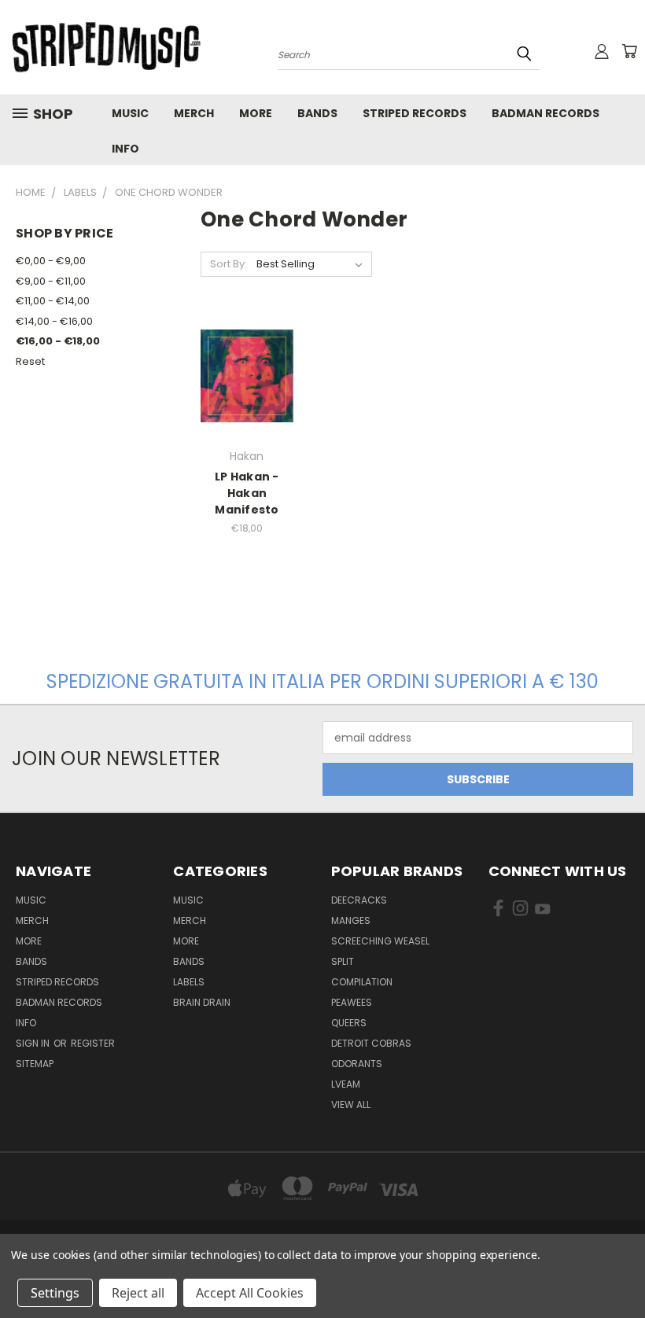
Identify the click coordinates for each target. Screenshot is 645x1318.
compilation (362, 981)
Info (125, 148)
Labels (189, 981)
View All (350, 1104)
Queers (349, 1022)
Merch (194, 113)
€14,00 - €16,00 (54, 321)
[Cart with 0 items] (629, 51)
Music (130, 113)
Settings (55, 1292)
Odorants (356, 1063)
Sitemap (34, 1063)
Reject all (138, 1292)
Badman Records (545, 113)
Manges (350, 920)
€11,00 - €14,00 (53, 300)
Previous (621, 1269)
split (342, 961)
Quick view (247, 353)
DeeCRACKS (359, 900)
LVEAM (345, 1084)
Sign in (34, 1043)
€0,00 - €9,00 (51, 260)
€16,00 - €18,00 (58, 340)
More (255, 113)
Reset (30, 361)
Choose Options (247, 388)
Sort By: (228, 263)
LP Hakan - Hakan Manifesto (247, 493)
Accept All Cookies (250, 1292)
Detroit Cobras (371, 1043)
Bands (317, 113)
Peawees (351, 1002)
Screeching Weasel (380, 941)
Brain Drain (201, 1002)
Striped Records (414, 113)
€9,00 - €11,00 (51, 281)
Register (93, 1043)
